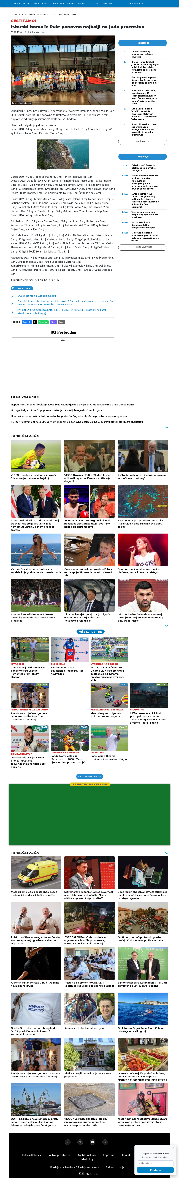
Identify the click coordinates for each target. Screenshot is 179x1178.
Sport (81, 3)
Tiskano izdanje (115, 1167)
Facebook (26, 322)
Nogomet (17, 14)
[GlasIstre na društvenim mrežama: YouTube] (96, 1142)
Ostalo (75, 14)
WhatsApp (43, 322)
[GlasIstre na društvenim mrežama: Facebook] (71, 1142)
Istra (26, 3)
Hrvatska (58, 3)
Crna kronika (41, 3)
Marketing (87, 1159)
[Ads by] (45, 171)
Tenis (53, 14)
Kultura (93, 3)
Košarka (30, 14)
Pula (17, 3)
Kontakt (127, 1155)
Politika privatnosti (59, 1155)
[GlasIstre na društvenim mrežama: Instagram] (108, 1142)
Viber (53, 322)
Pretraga (137, 3)
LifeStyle (107, 3)
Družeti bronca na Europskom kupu (36, 296)
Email (61, 322)
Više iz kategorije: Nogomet (89, 776)
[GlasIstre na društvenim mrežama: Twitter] (83, 1142)
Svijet (70, 3)
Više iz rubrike (90, 631)
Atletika (64, 14)
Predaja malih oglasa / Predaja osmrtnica (75, 1167)
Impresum (109, 1155)
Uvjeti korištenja (87, 1155)
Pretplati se (155, 1170)
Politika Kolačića (32, 1155)
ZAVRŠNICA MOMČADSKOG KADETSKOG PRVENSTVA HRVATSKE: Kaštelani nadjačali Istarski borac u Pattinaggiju (62, 312)
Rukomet (42, 14)
